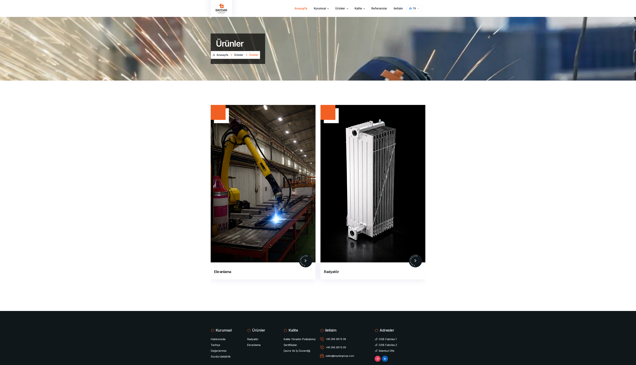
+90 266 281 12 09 (336, 347)
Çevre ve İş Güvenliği (297, 350)
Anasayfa (300, 8)
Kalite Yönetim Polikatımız (300, 339)
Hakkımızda (218, 339)
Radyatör (221, 272)
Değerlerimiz (219, 350)
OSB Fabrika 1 (387, 339)
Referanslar (379, 8)
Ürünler (340, 8)
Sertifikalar (290, 345)
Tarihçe (215, 345)
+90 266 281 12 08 (336, 339)
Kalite (359, 8)
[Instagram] (378, 359)
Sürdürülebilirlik (221, 356)
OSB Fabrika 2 (387, 345)
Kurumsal (320, 8)
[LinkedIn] (385, 359)
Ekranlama (332, 272)
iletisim (398, 8)
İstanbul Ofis (386, 350)
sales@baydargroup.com (340, 355)
